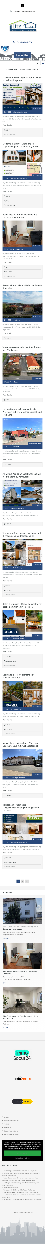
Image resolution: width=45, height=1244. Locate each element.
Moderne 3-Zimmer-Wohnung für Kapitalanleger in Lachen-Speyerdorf (20, 145)
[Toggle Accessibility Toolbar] (5, 48)
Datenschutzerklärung (11, 1131)
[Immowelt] (22, 1101)
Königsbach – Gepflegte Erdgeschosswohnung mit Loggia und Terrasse (21, 808)
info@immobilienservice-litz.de (24, 11)
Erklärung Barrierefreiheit (11, 1134)
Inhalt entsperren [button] (22, 1154)
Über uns (7, 1117)
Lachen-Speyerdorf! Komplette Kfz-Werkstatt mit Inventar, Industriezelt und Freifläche (22, 412)
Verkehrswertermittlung (11, 1120)
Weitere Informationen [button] (22, 1158)
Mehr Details (7, 125)
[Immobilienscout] (22, 1055)
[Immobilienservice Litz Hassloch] (22, 26)
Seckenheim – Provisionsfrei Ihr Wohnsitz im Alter (18, 676)
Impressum (7, 1127)
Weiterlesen (19, 934)
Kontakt (6, 1124)
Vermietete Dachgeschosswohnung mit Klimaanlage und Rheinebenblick (22, 534)
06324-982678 (24, 42)
